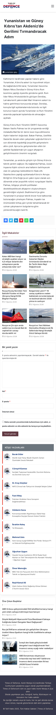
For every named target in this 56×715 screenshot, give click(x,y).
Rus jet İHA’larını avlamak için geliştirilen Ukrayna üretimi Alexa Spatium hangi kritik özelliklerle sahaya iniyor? (26, 632)
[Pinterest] (21, 220)
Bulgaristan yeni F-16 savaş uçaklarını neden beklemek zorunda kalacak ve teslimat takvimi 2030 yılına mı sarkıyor (41, 296)
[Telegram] (31, 220)
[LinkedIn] (16, 220)
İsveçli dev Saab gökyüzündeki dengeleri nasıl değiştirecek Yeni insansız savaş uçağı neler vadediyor (36, 645)
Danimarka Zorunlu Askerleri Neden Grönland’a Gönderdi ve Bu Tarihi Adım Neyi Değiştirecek (40, 261)
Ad (4, 391)
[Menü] (52, 7)
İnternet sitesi (8, 412)
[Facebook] (6, 220)
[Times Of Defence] (12, 6)
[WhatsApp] (26, 220)
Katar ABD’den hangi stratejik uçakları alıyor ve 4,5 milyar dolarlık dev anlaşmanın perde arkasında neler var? (14, 261)
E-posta (6, 401)
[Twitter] (11, 220)
